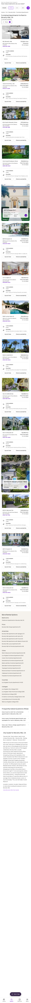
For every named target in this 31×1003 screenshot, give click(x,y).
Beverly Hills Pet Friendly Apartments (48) (13, 646)
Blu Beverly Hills (7, 41)
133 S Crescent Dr (8, 432)
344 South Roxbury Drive (10, 161)
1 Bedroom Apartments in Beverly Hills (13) (13, 620)
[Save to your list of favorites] (26, 28)
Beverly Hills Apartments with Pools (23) (12, 638)
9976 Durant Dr (7, 239)
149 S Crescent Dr (8, 587)
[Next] (28, 7)
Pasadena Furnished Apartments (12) (11, 675)
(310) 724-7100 (6, 515)
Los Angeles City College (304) (10, 689)
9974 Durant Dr (7, 549)
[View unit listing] (26, 215)
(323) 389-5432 (6, 398)
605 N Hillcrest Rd (8, 510)
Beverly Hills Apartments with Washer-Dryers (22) (15, 641)
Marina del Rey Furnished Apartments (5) (12, 663)
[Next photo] (27, 32)
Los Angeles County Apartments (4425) (12, 682)
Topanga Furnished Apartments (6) (11, 668)
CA (6, 12)
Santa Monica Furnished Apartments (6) (12, 660)
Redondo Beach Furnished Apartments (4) (13, 670)
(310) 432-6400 (6, 359)
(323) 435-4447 (7, 165)
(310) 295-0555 (6, 127)
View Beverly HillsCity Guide (11, 790)
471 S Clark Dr (7, 277)
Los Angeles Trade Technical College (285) (13, 691)
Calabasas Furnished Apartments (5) (11, 673)
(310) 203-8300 (6, 243)
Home (3, 12)
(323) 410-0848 (6, 437)
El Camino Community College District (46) (13, 696)
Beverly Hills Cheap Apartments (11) (11, 627)
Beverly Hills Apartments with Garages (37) (13, 633)
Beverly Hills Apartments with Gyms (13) (12, 636)
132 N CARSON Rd (8, 394)
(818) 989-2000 (6, 282)
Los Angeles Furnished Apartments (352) (12, 655)
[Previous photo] (3, 32)
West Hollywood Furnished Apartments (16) (13, 653)
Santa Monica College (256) (9, 694)
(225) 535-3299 (6, 46)
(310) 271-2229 (6, 88)
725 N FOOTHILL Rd (8, 83)
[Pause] (27, 185)
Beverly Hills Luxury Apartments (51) (11, 643)
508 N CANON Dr (8, 355)
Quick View (8, 62)
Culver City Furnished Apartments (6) (12, 658)
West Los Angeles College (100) (10, 701)
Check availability (21, 62)
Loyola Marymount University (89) (11, 699)
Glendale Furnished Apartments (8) (11, 665)
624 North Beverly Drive (10, 122)
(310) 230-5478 (6, 321)
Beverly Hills (12, 12)
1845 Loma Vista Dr (8, 316)
